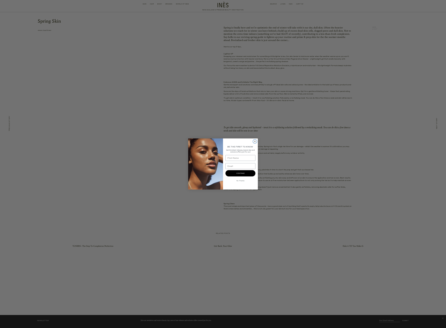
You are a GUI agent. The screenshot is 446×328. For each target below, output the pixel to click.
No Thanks (240, 181)
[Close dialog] (255, 141)
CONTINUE (240, 173)
